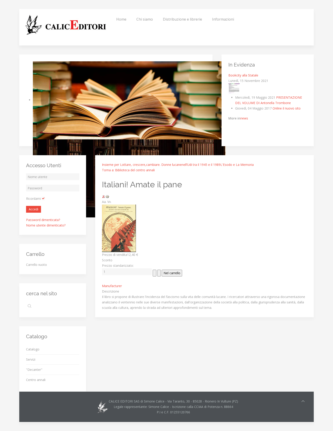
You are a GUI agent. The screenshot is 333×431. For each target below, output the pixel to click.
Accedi (33, 209)
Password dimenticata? (43, 220)
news (244, 118)
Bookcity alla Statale (243, 75)
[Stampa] (107, 196)
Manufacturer (112, 286)
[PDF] (104, 196)
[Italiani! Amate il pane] (119, 228)
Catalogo (32, 349)
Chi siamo (144, 19)
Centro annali (36, 380)
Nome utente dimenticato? (45, 225)
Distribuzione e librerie (182, 19)
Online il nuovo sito (287, 108)
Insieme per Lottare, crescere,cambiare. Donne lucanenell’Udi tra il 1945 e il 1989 (161, 164)
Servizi (30, 359)
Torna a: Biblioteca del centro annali (128, 170)
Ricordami (33, 198)
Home (121, 19)
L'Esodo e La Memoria (237, 164)
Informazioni (223, 19)
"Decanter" (34, 369)
